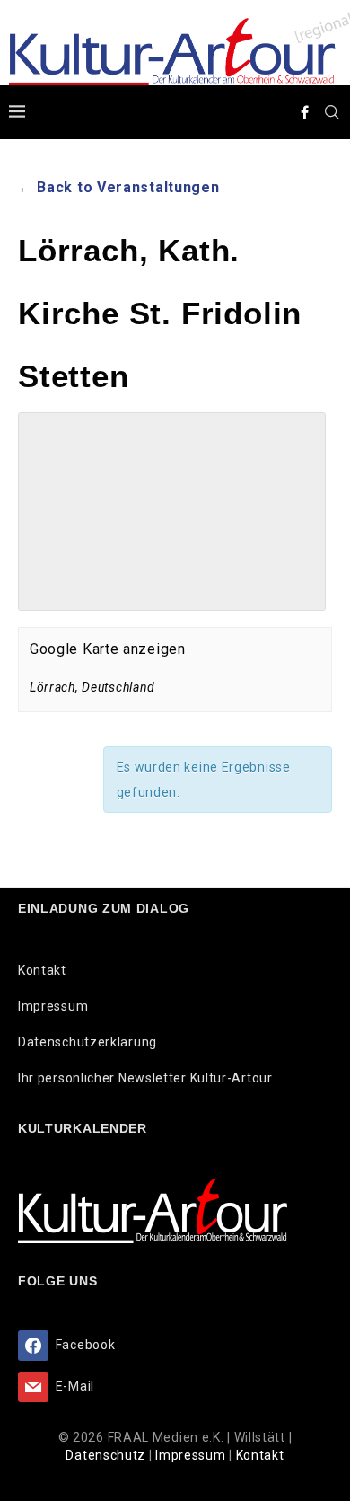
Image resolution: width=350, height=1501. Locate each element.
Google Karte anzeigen (108, 649)
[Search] (332, 112)
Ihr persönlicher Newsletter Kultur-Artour (145, 1078)
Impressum (53, 1006)
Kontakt (42, 970)
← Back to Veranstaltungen (119, 187)
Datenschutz (107, 1455)
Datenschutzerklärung (87, 1042)
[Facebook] (305, 112)
